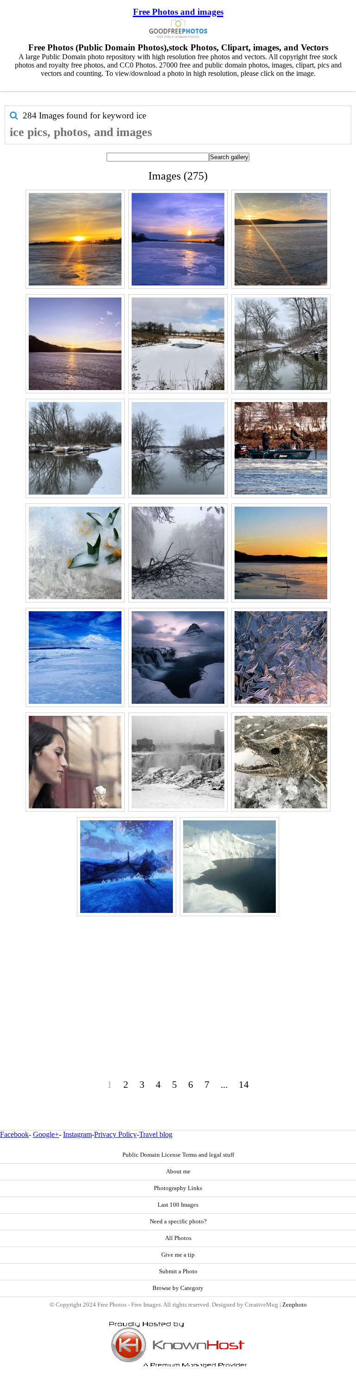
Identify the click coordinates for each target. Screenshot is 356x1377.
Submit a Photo (178, 1271)
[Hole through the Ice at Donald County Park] (178, 343)
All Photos (178, 1238)
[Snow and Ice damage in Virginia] (178, 552)
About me (178, 1171)
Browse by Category (178, 1288)
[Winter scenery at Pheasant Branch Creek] (281, 343)
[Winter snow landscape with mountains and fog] (178, 657)
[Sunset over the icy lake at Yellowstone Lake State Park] (75, 343)
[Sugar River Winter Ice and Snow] (75, 448)
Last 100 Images (178, 1205)
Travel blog (155, 1134)
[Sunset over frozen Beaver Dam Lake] (178, 239)
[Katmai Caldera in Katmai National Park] (229, 866)
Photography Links (178, 1188)
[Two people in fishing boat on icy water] (281, 448)
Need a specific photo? (178, 1221)
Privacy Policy (115, 1134)
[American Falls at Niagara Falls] (178, 762)
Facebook (14, 1134)
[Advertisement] (178, 983)
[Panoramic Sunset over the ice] (281, 239)
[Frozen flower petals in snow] (75, 552)
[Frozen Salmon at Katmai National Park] (281, 762)
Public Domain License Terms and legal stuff (178, 1155)
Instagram (77, 1134)
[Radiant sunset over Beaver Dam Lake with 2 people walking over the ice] (75, 239)
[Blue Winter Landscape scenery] (126, 866)
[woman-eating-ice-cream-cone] (75, 762)
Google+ (46, 1134)
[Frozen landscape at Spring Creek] (178, 448)
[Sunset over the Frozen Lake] (281, 552)
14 (244, 1084)
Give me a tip (178, 1255)
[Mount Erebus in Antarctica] (75, 657)
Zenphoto (294, 1305)
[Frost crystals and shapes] (281, 657)
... (224, 1084)
